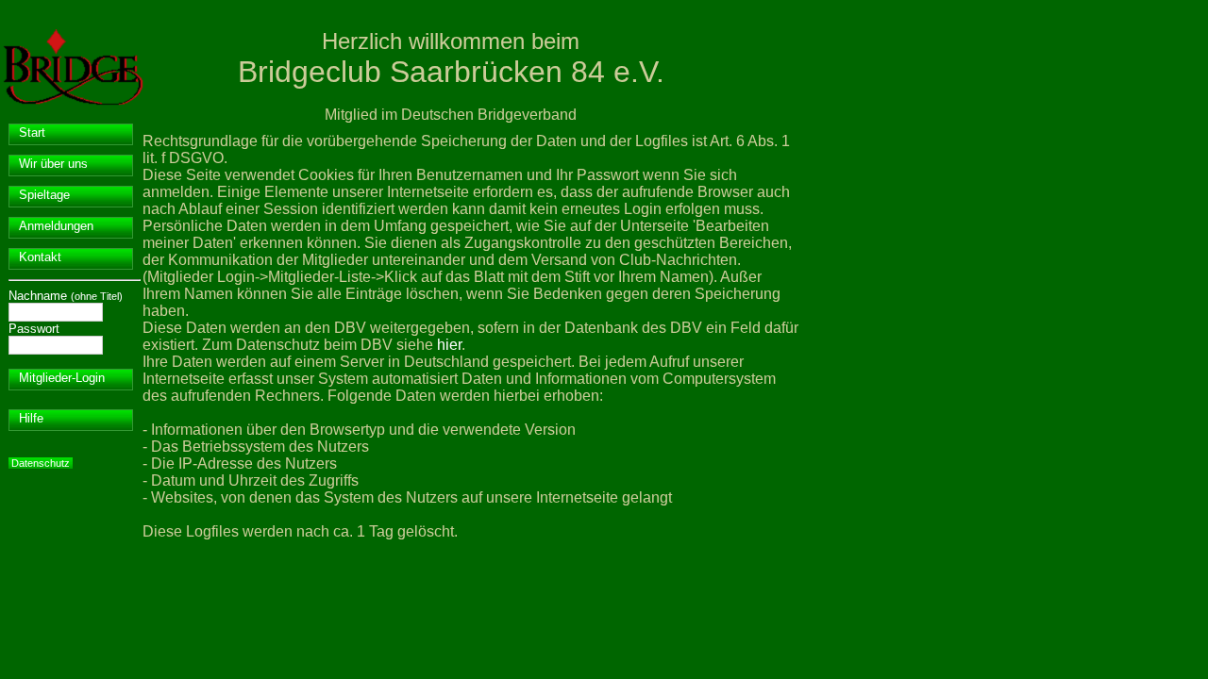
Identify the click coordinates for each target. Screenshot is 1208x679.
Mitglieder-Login (62, 378)
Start (32, 132)
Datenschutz (40, 463)
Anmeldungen (56, 226)
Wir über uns (53, 164)
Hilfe (31, 418)
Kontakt (40, 257)
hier (449, 345)
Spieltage (44, 195)
